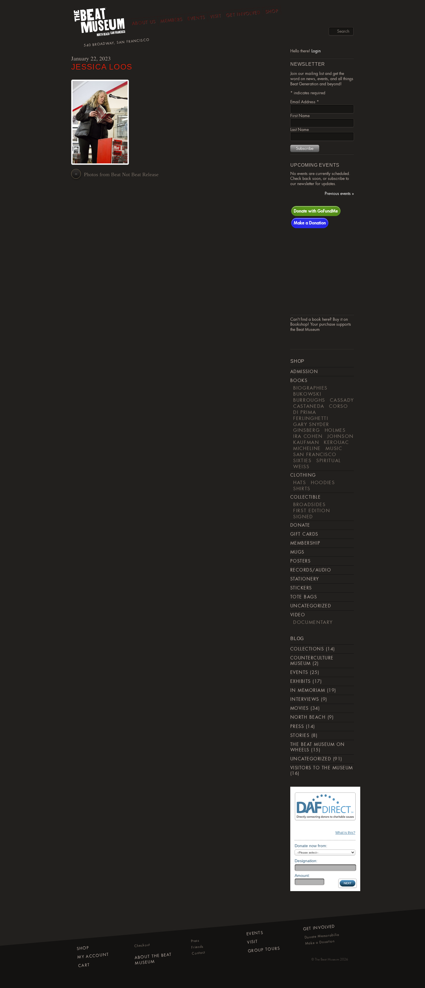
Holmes (335, 430)
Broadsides (309, 504)
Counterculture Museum (312, 660)
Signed (303, 516)
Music (334, 448)
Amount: (302, 875)
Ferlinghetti (310, 418)
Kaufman (306, 442)
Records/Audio (310, 570)
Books (298, 381)
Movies (299, 708)
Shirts (302, 488)
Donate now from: (311, 845)
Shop (272, 11)
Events (196, 17)
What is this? (345, 833)
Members (171, 20)
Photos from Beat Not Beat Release (116, 174)
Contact (198, 953)
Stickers (301, 588)
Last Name (299, 129)
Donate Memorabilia (321, 935)
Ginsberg (306, 430)
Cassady (342, 400)
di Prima (304, 412)
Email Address (304, 101)
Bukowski (307, 394)
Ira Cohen (308, 436)
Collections (307, 649)
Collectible (305, 497)
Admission (304, 372)
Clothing (303, 475)
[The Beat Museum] (99, 23)
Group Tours (264, 949)
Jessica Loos (101, 66)
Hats (299, 482)
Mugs (297, 552)
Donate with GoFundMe (316, 211)
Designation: (306, 860)
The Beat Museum (327, 959)
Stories (299, 735)
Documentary (313, 622)
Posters (300, 561)
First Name (300, 115)
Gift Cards (304, 534)
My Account (93, 955)
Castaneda (308, 406)
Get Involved (243, 13)
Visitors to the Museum (321, 768)
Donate (300, 525)
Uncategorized (310, 606)
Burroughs (309, 400)
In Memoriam (307, 690)
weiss (301, 466)
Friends (197, 947)
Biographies (310, 388)
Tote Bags (303, 597)
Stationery (304, 579)
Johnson (340, 436)
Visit (215, 16)
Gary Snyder (311, 424)
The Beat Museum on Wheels (317, 747)
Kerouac (336, 442)
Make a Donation (310, 223)
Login (316, 51)
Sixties (302, 460)
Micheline (307, 448)
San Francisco (314, 454)
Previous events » (339, 193)
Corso (338, 406)
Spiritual (328, 460)
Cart (84, 965)
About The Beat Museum (153, 958)
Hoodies (323, 482)
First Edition (311, 510)
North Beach (308, 717)
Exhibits (300, 681)
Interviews (304, 699)
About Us (144, 22)
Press (297, 726)
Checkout (142, 945)
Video (297, 615)
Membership (305, 543)
